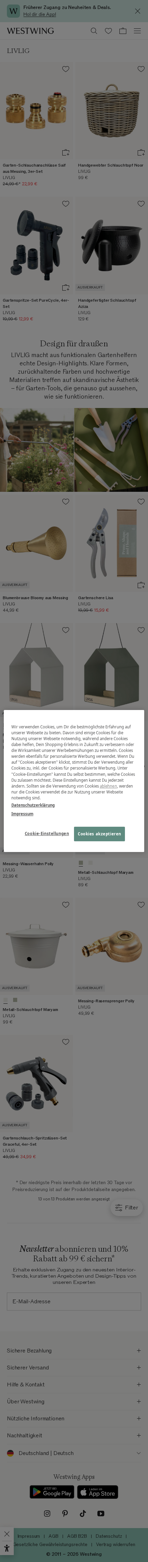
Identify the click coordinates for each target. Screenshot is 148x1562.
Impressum (22, 813)
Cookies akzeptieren (99, 833)
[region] (74, 781)
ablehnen (108, 786)
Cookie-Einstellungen (47, 833)
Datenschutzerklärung (33, 805)
